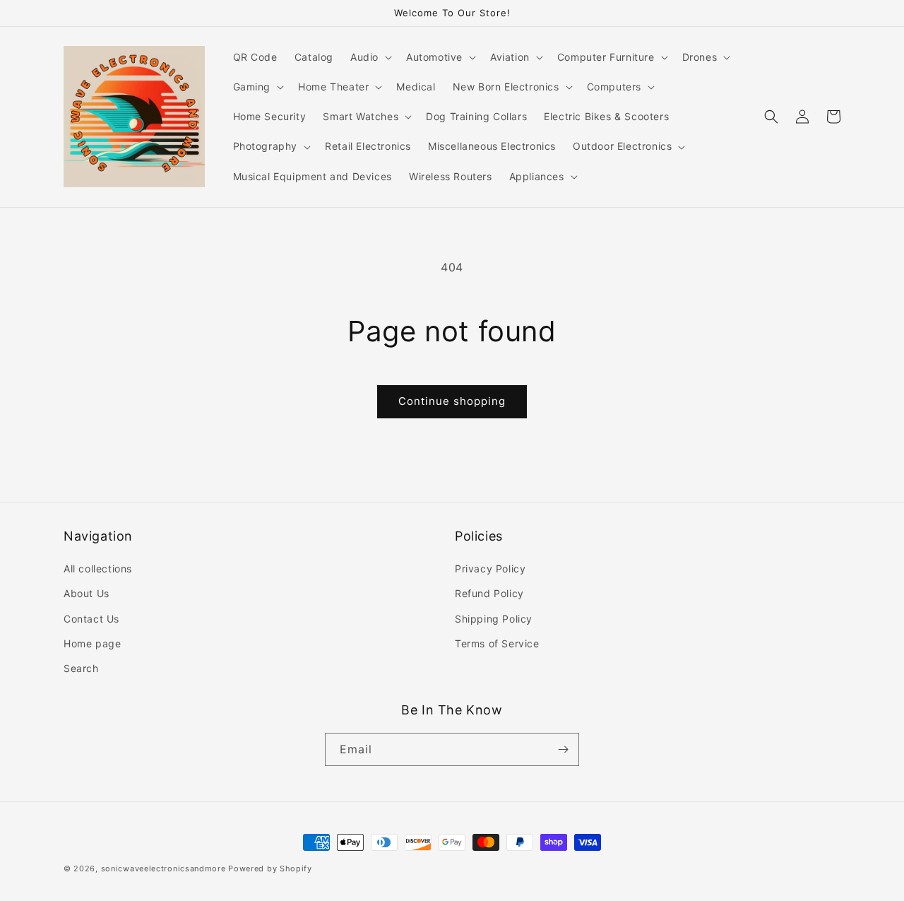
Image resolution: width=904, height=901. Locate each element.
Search (81, 668)
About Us (86, 593)
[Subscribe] (562, 749)
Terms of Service (497, 643)
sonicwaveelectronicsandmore (163, 868)
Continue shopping (452, 401)
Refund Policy (489, 593)
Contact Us (91, 619)
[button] (370, 57)
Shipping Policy (494, 619)
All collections (98, 569)
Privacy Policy (490, 569)
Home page (92, 643)
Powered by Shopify (270, 868)
